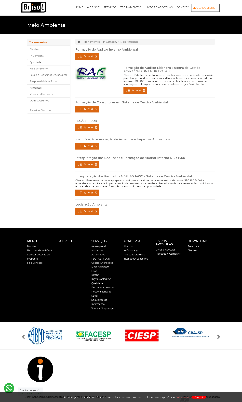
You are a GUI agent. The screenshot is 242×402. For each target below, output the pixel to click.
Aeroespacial (98, 246)
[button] (24, 335)
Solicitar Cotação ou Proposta (38, 256)
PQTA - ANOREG (101, 279)
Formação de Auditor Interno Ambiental (106, 49)
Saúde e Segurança (102, 308)
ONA (94, 271)
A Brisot (93, 7)
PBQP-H (96, 275)
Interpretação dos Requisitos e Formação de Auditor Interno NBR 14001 (130, 158)
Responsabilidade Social (43, 81)
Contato (183, 7)
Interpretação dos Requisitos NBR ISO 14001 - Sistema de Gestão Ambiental (133, 176)
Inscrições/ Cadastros (135, 258)
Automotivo (98, 254)
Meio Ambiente (39, 68)
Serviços (109, 7)
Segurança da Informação (99, 301)
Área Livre (193, 246)
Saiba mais (182, 397)
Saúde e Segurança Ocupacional (48, 74)
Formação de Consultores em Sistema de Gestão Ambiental (121, 102)
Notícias (31, 246)
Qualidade (35, 62)
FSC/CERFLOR (86, 121)
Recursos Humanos (41, 94)
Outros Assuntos (39, 100)
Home (79, 7)
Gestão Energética (102, 262)
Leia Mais (87, 56)
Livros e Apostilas (159, 7)
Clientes (192, 250)
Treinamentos (131, 7)
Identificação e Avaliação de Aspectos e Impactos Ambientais (122, 139)
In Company (37, 55)
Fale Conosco (35, 262)
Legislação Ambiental (91, 204)
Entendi (199, 397)
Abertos (34, 49)
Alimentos (35, 87)
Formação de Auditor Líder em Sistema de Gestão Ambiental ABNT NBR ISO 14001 (161, 69)
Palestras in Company (168, 253)
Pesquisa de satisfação (40, 250)
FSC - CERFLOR (100, 258)
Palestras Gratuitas (40, 110)
